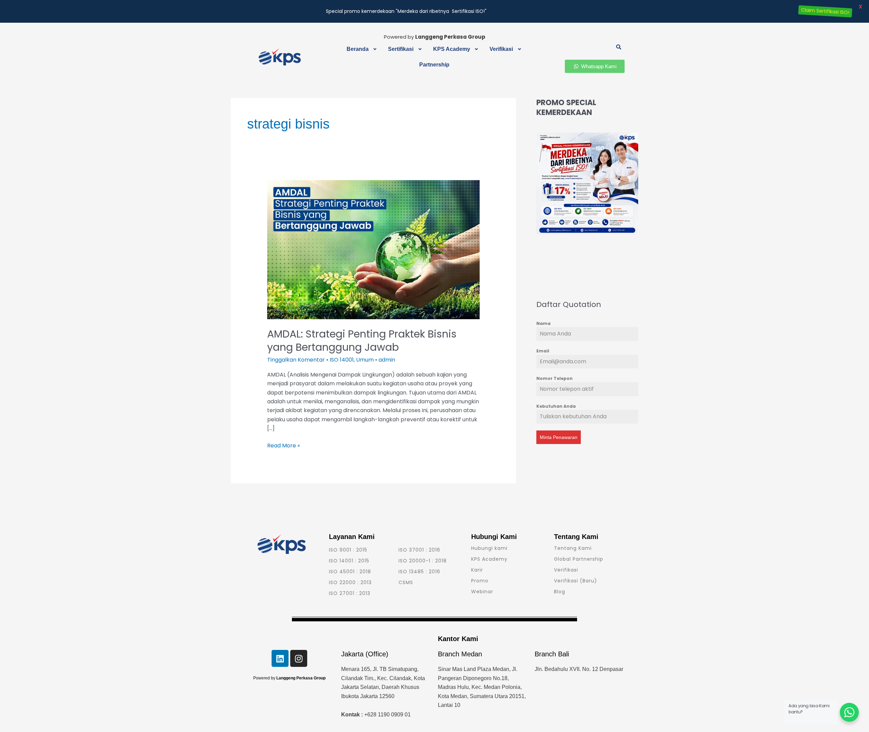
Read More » (283, 445)
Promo (479, 580)
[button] (362, 49)
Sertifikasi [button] (400, 49)
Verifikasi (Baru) (575, 580)
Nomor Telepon (554, 378)
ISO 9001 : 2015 (348, 549)
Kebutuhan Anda (556, 406)
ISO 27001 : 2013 (349, 593)
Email (542, 351)
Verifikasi (566, 569)
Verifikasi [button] (501, 49)
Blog (559, 591)
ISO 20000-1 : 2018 (423, 560)
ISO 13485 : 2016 (419, 571)
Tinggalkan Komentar (296, 360)
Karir (477, 569)
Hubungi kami (489, 548)
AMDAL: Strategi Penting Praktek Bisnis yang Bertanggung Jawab (362, 340)
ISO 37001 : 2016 (419, 549)
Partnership (434, 65)
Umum (365, 360)
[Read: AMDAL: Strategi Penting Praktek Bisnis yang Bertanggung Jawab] (373, 249)
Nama (543, 323)
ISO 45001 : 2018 (350, 571)
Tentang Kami (573, 548)
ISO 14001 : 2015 (349, 560)
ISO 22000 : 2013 (350, 582)
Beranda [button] (358, 49)
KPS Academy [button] (451, 49)
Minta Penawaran (558, 437)
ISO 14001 (342, 360)
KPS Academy (489, 559)
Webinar (482, 591)
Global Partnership (578, 559)
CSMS (406, 582)
